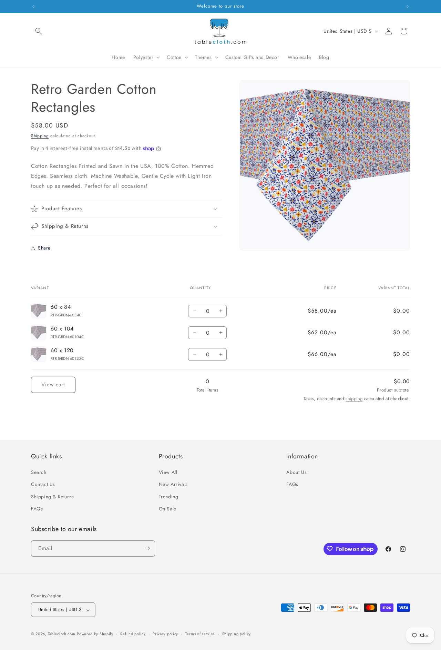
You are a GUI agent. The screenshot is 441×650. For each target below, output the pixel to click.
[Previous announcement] (33, 6)
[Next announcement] (407, 6)
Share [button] (44, 247)
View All (168, 472)
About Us (296, 472)
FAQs (37, 508)
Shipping (40, 136)
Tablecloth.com (61, 634)
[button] (38, 31)
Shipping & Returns (52, 496)
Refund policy (132, 634)
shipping (354, 398)
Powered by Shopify (95, 634)
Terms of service (200, 634)
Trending (168, 496)
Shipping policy (236, 634)
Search (39, 472)
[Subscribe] (147, 548)
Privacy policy (165, 634)
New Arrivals (173, 484)
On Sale (167, 508)
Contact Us (43, 484)
